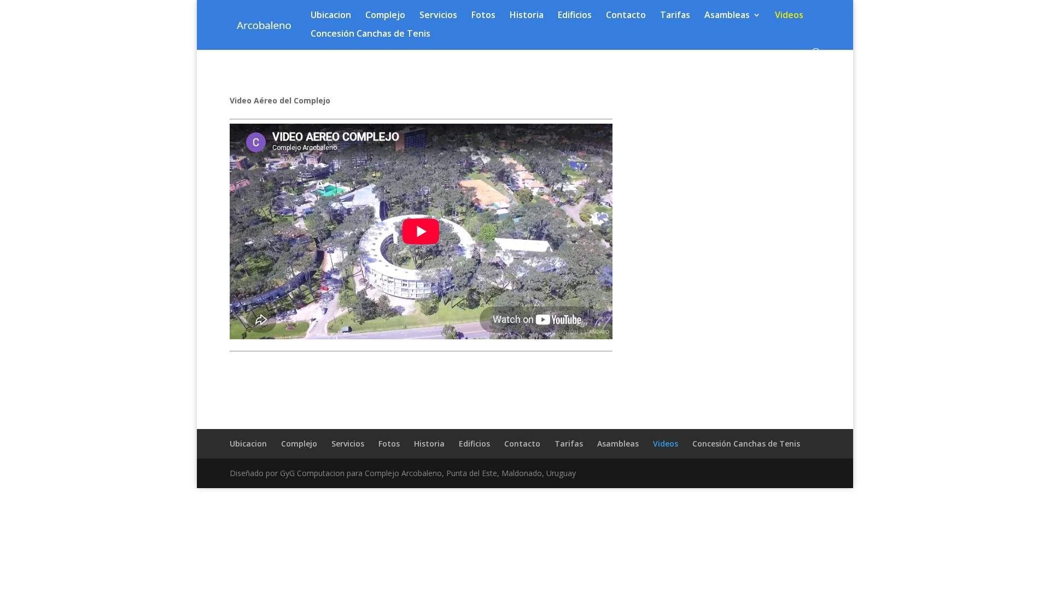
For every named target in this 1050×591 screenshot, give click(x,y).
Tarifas (675, 16)
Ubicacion (331, 16)
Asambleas (727, 16)
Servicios (438, 16)
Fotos (483, 16)
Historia (527, 16)
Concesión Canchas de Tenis (370, 34)
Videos (789, 16)
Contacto (626, 16)
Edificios (575, 16)
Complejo (385, 16)
